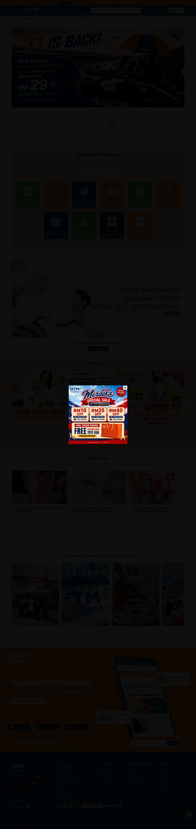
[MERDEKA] (98, 414)
